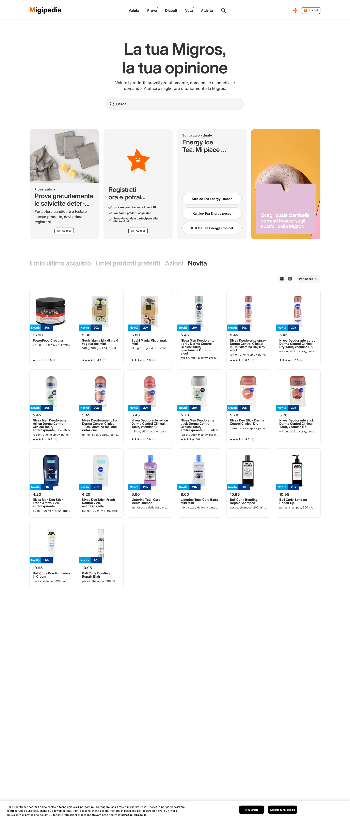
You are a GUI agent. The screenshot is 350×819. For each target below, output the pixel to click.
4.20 (37, 494)
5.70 (185, 415)
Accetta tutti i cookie (282, 809)
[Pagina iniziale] (46, 10)
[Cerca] (223, 10)
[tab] (60, 263)
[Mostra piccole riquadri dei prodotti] (282, 279)
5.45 (185, 335)
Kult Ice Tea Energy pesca (212, 213)
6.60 (135, 494)
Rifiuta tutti (251, 809)
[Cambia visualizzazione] (295, 10)
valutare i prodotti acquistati (133, 213)
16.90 (38, 335)
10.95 (235, 494)
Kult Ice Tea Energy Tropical (212, 228)
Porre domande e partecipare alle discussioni (135, 220)
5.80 (86, 335)
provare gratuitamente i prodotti (135, 207)
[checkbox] (212, 199)
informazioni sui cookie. (132, 815)
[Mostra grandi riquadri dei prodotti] (290, 279)
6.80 (135, 335)
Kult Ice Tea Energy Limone (212, 198)
